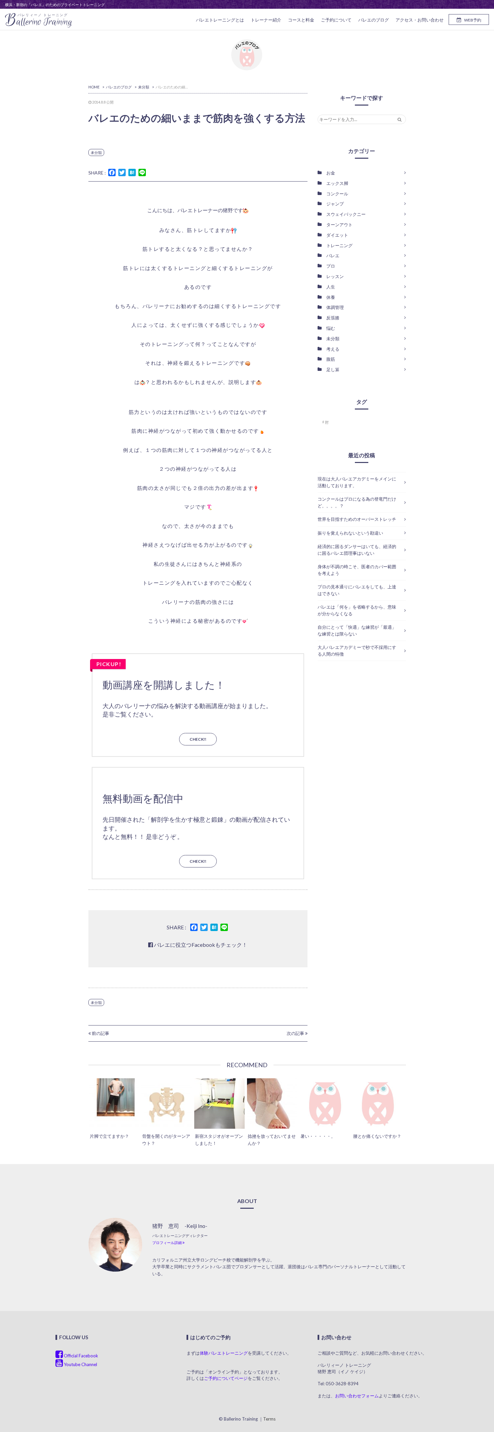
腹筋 (330, 359)
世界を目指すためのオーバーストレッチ (357, 519)
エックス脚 (337, 183)
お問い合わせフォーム (357, 1395)
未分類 (96, 152)
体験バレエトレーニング (224, 1353)
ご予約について (336, 20)
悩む (330, 328)
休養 (330, 297)
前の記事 (100, 1033)
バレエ (332, 255)
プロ (330, 266)
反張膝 (332, 317)
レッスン (335, 276)
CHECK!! (198, 739)
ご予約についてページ (226, 1378)
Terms (269, 1419)
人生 (330, 286)
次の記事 (296, 1033)
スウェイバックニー (346, 214)
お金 (330, 173)
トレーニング (339, 245)
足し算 (332, 369)
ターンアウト (339, 224)
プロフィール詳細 (167, 1242)
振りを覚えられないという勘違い (350, 533)
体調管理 (335, 307)
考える (332, 349)
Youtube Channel (80, 1364)
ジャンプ (335, 203)
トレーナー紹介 (266, 20)
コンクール (337, 193)
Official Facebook (80, 1355)
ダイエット (337, 235)
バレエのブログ (373, 20)
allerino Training (38, 20)
